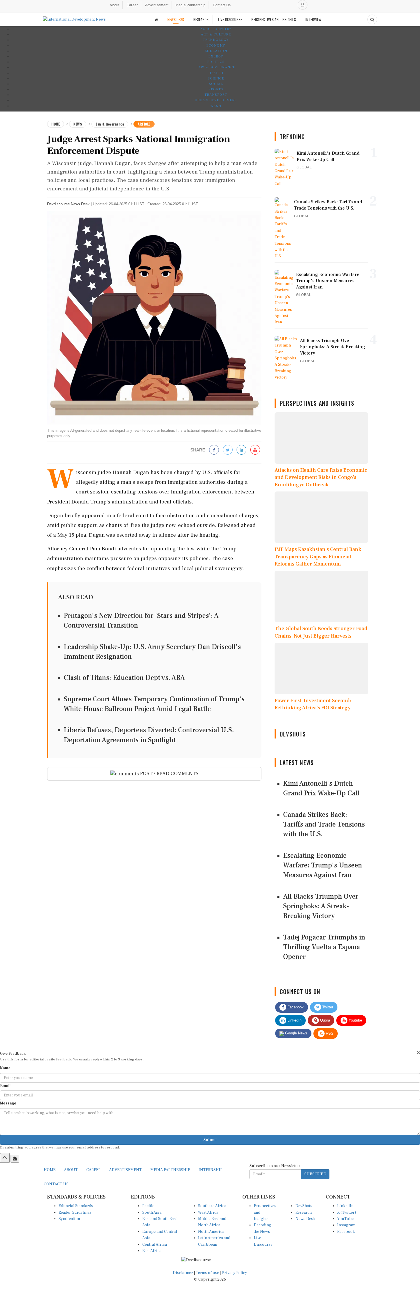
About (114, 5)
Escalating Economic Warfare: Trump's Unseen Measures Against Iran (322, 865)
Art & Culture (216, 34)
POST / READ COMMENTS (169, 773)
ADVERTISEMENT (125, 1169)
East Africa (151, 1250)
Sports (216, 89)
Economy (215, 45)
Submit (210, 1139)
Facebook (295, 1007)
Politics (216, 62)
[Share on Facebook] (214, 450)
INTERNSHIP (211, 1169)
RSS (329, 1033)
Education (216, 51)
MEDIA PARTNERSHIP (170, 1169)
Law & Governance (215, 67)
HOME (49, 1169)
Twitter (327, 1007)
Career (132, 5)
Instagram (346, 1225)
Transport (216, 95)
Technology (216, 40)
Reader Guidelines (75, 1212)
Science (216, 78)
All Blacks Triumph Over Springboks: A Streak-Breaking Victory (320, 906)
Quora (324, 1020)
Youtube (354, 1020)
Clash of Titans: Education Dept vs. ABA (124, 677)
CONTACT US (56, 1184)
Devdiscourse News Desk (68, 204)
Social (216, 84)
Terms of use (208, 1272)
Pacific (148, 1206)
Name (5, 1068)
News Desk (305, 1218)
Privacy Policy (234, 1272)
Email (5, 1085)
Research (303, 1212)
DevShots (303, 1206)
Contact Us (222, 5)
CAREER (93, 1169)
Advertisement (157, 5)
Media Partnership (190, 5)
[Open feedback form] (15, 1159)
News (77, 124)
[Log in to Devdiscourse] (302, 5)
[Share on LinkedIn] (241, 450)
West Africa (208, 1212)
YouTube (345, 1218)
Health (215, 73)
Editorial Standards (76, 1206)
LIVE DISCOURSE (230, 19)
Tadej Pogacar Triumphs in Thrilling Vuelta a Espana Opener (324, 947)
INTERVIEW (313, 19)
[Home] (156, 19)
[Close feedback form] (418, 1052)
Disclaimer (183, 1272)
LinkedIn (293, 1020)
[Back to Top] (5, 1158)
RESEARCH (201, 19)
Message (8, 1103)
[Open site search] (372, 19)
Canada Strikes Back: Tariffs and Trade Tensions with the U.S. (324, 824)
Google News (295, 1033)
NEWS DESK (175, 19)
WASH (215, 106)
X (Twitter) (346, 1212)
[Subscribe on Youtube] (255, 450)
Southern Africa (212, 1206)
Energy (215, 56)
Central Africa (154, 1244)
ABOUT (71, 1169)
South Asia (151, 1212)
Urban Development (216, 100)
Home (55, 124)
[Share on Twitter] (228, 450)
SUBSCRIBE (315, 1174)
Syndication (69, 1218)
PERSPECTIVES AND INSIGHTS (273, 19)
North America (211, 1231)
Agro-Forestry (215, 29)
